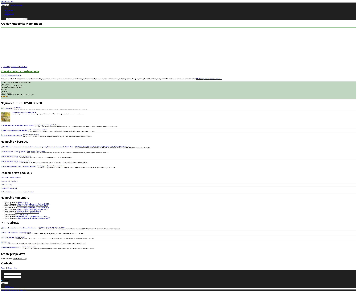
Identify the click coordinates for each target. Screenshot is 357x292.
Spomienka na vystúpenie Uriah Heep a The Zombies (51, 227)
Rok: (2, 89)
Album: (21, 82)
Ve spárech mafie (19, 237)
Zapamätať (6, 280)
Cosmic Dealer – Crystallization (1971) (11, 177)
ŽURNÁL (6, 12)
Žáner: (3, 86)
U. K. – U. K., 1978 (22, 215)
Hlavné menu (5, 5)
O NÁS (6, 8)
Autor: (3, 84)
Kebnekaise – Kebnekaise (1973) (9, 181)
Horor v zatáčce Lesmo (25, 232)
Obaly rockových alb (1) (25, 161)
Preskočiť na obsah (16, 5)
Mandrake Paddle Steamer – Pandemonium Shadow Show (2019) (17, 192)
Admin (3, 268)
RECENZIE (23, 67)
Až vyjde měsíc (17, 107)
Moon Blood (15, 67)
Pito (9, 75)
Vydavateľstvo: (6, 88)
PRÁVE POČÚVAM (9, 14)
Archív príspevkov (6, 258)
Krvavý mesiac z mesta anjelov (20, 71)
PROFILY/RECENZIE (9, 10)
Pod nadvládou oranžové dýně (31, 134)
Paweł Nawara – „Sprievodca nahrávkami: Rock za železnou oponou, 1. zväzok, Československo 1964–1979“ (103, 146)
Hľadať (3, 3)
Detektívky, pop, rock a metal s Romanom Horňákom (51, 166)
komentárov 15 (16, 75)
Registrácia (7, 286)
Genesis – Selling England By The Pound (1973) (24, 112)
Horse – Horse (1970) (6, 184)
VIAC (209, 79)
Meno (2, 274)
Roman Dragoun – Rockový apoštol (36, 151)
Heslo (2, 277)
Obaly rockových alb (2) (25, 156)
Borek (10, 268)
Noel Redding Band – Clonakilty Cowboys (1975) (31, 216)
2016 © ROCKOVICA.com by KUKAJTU (13, 290)
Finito (9, 242)
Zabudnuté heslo (9, 287)
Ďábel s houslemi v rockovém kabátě (37, 129)
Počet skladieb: (6, 93)
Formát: (3, 91)
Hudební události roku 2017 (29, 247)
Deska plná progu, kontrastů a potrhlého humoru (47, 125)
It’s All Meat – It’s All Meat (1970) (9, 188)
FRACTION (6, 67)
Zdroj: (3, 95)
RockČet (6, 15)
